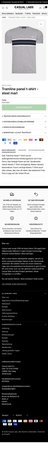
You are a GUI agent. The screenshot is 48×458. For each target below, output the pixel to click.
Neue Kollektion (8, 13)
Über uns (5, 297)
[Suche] (7, 8)
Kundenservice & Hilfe (12, 324)
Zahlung (5, 331)
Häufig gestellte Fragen (11, 350)
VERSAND (22, 150)
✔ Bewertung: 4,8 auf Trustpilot (16, 133)
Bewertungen (7, 319)
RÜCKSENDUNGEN (36, 150)
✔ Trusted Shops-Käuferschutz (16, 116)
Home (4, 17)
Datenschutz (6, 310)
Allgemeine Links (9, 293)
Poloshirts (36, 13)
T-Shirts (28, 13)
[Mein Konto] (40, 8)
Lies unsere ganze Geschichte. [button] (14, 284)
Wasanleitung (7, 344)
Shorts (44, 13)
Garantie (5, 341)
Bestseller (19, 13)
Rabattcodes (6, 347)
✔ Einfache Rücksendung (13, 127)
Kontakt (5, 307)
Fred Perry (6, 85)
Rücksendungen (8, 335)
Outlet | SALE (7, 354)
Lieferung (5, 328)
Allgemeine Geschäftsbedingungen (15, 300)
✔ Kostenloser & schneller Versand (18, 122)
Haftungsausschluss (9, 313)
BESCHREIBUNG (9, 150)
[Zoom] (41, 24)
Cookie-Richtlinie (8, 316)
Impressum (6, 304)
